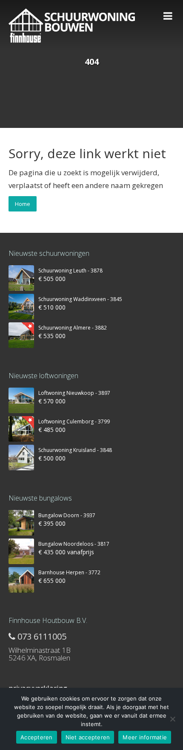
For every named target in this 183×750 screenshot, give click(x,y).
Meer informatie (145, 737)
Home (22, 204)
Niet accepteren (88, 737)
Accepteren (36, 737)
